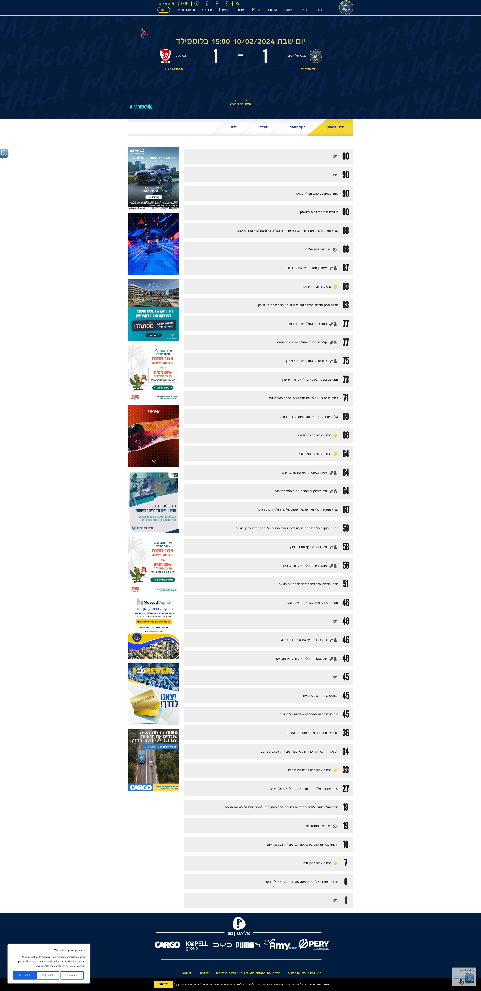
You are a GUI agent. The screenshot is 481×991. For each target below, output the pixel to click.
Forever (223, 10)
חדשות (320, 10)
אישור (163, 984)
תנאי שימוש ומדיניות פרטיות (304, 973)
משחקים (288, 10)
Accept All (24, 975)
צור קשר (187, 973)
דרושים (204, 973)
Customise (72, 975)
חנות (163, 10)
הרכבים (264, 128)
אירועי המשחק (335, 128)
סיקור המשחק (297, 128)
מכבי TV (256, 10)
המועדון (272, 10)
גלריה (234, 128)
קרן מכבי (207, 10)
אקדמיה (240, 10)
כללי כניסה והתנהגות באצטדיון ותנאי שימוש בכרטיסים (248, 973)
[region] (49, 963)
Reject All (47, 975)
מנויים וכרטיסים (186, 10)
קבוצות (305, 10)
